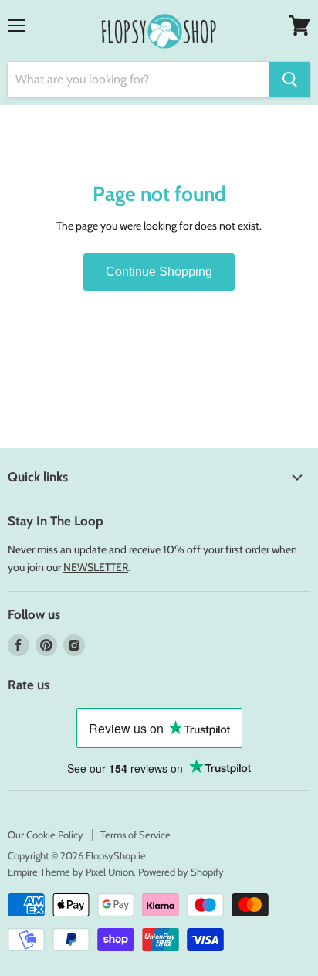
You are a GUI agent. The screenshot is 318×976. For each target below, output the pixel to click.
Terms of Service (135, 834)
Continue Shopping (159, 271)
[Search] (289, 79)
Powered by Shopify (181, 871)
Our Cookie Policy (45, 834)
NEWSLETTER (95, 567)
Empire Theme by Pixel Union (71, 871)
